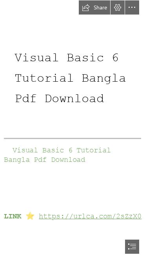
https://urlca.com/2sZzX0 (90, 216)
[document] (73, 131)
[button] (94, 7)
